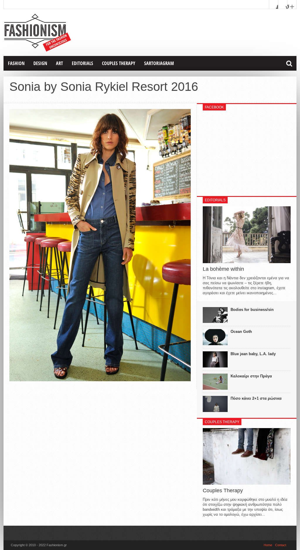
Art (59, 63)
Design (40, 63)
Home (268, 545)
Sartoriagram (159, 63)
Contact (280, 545)
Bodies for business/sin (252, 309)
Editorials (82, 63)
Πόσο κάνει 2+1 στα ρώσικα (256, 398)
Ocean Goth (241, 331)
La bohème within (223, 269)
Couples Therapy (118, 63)
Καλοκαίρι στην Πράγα (251, 376)
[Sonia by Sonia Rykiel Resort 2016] (100, 379)
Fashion (16, 63)
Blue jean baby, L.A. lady (253, 354)
